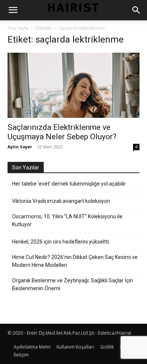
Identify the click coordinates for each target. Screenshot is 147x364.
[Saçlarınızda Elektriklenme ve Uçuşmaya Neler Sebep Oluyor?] (73, 85)
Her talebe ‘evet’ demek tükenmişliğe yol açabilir (69, 184)
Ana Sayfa (18, 28)
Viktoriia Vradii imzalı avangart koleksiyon (61, 201)
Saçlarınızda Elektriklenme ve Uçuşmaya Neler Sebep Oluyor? (62, 132)
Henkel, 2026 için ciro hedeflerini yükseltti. (61, 242)
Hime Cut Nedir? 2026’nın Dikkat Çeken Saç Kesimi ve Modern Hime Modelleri (75, 261)
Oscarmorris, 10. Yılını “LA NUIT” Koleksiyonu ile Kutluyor (67, 220)
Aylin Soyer (20, 146)
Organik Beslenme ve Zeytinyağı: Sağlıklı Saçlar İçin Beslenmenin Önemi (72, 284)
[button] (13, 10)
